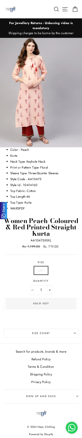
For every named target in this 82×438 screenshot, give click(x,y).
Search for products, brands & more (41, 351)
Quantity (41, 281)
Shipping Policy (41, 374)
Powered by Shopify (41, 434)
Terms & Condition (41, 366)
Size (41, 262)
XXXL (40, 270)
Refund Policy (41, 359)
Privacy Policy (41, 382)
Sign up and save (41, 396)
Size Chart (41, 333)
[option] (41, 28)
